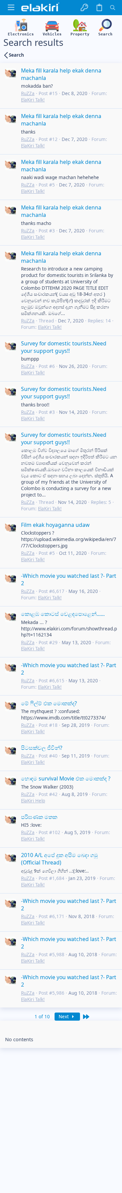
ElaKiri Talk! (33, 100)
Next (64, 1017)
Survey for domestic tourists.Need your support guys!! (63, 347)
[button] (11, 7)
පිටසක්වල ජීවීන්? (41, 747)
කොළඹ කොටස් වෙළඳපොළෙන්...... (63, 614)
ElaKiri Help (33, 801)
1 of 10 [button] (42, 1017)
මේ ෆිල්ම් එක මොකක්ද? (49, 703)
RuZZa (28, 93)
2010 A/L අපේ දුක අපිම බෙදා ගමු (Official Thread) (59, 858)
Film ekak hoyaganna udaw (55, 525)
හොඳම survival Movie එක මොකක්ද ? (65, 778)
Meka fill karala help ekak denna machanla (61, 74)
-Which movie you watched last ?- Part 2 (68, 579)
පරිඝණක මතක (39, 817)
